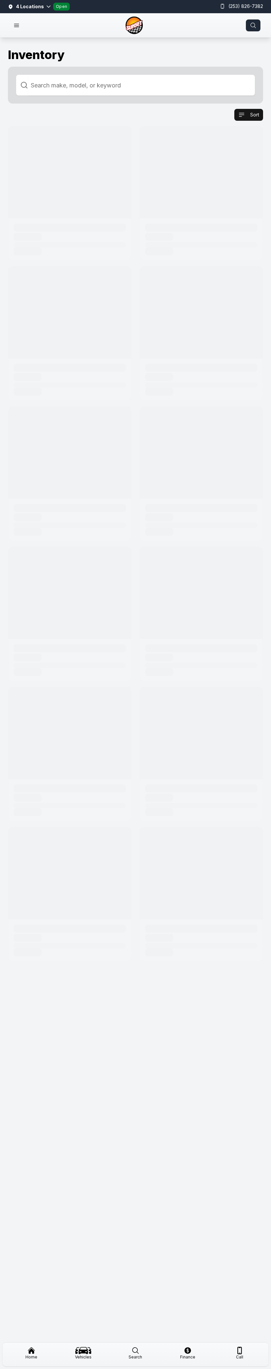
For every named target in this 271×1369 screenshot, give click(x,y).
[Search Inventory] (253, 25)
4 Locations (30, 6)
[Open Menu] (16, 25)
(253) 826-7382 (245, 6)
